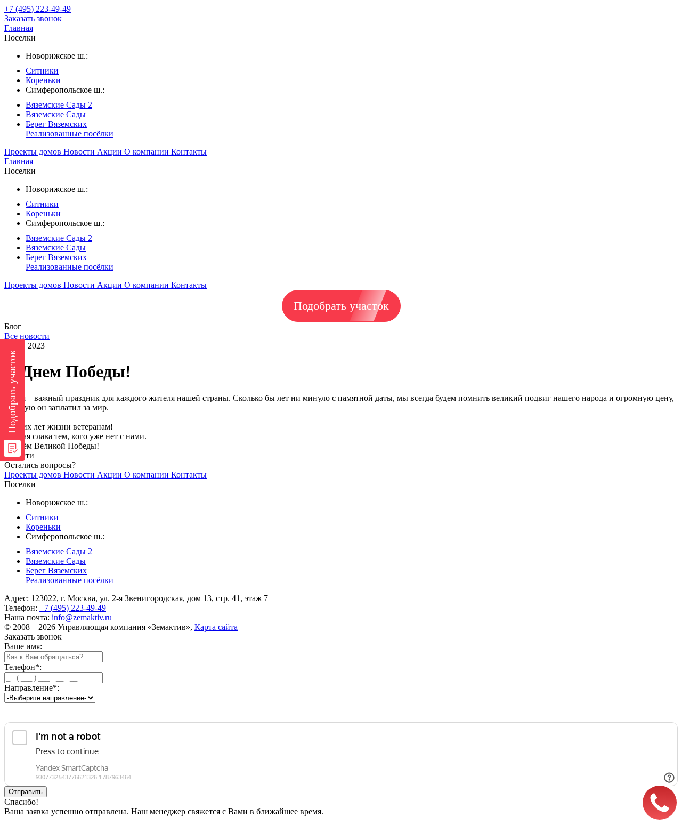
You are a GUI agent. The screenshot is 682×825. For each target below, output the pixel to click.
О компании (147, 151)
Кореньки (43, 80)
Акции (110, 151)
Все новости (27, 336)
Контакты (189, 151)
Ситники (42, 70)
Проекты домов (33, 151)
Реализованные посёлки (69, 133)
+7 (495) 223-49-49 (72, 607)
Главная (18, 28)
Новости (80, 151)
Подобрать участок (341, 305)
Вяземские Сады (56, 114)
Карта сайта (216, 627)
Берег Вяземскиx (56, 123)
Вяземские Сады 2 (59, 104)
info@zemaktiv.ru (82, 617)
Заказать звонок (33, 18)
